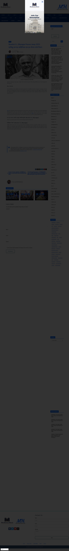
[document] (34, 275)
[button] (42, 1)
